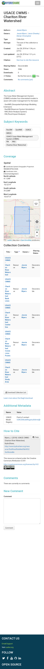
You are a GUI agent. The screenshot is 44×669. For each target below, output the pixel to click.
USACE (28, 130)
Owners (25, 252)
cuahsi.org (9, 647)
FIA (7, 142)
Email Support (7, 644)
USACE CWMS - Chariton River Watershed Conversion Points (8, 344)
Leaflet (9, 240)
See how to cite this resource (28, 60)
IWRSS (8, 133)
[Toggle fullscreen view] (37, 227)
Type (16, 252)
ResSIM (9, 130)
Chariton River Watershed (16, 145)
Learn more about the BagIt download (18, 398)
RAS (14, 142)
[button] (36, 203)
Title (8, 252)
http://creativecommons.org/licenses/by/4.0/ (21, 464)
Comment (8, 496)
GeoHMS (19, 130)
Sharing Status (36, 252)
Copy (36, 437)
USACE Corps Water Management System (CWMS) (19, 138)
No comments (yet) (25, 80)
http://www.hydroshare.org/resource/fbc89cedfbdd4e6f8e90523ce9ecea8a (17, 449)
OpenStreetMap (26, 240)
